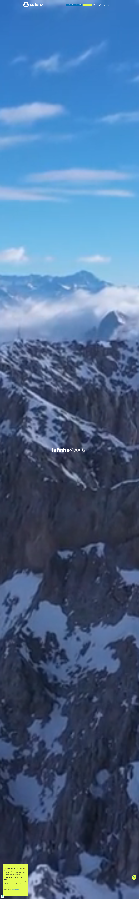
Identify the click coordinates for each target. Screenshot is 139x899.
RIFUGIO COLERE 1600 (74, 5)
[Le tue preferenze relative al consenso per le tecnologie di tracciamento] (2, 896)
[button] (109, 5)
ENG (94, 5)
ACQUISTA (87, 5)
